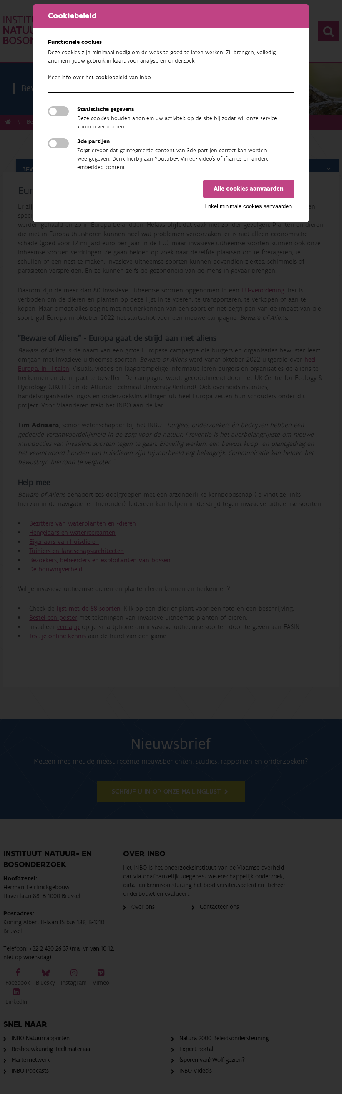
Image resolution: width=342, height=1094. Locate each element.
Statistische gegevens (105, 109)
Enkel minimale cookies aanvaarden (248, 206)
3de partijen (93, 141)
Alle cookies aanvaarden (249, 189)
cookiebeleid (112, 77)
